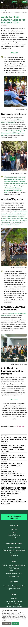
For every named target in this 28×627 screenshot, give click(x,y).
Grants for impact (14, 535)
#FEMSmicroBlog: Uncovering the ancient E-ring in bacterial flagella (13, 473)
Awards (14, 538)
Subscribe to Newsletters (14, 606)
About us (14, 525)
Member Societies (14, 547)
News (14, 561)
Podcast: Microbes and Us (14, 573)
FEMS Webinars (14, 568)
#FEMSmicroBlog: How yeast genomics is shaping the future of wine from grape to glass (13, 448)
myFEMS (14, 598)
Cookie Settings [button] (6, 623)
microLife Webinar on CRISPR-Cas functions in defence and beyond (14, 439)
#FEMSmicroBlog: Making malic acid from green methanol (12, 465)
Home (2, 10)
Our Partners (14, 553)
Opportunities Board (14, 589)
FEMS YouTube (14, 576)
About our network (14, 543)
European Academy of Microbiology (14, 550)
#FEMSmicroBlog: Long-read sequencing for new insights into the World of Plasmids (14, 482)
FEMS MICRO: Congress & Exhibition (14, 565)
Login (24, 1)
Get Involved (14, 556)
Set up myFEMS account (14, 517)
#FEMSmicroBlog (14, 571)
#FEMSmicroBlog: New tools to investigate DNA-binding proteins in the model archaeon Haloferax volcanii (13, 491)
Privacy (14, 594)
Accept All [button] (15, 623)
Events (14, 532)
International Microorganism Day (14, 586)
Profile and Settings (14, 604)
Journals (14, 529)
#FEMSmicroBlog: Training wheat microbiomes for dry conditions (13, 457)
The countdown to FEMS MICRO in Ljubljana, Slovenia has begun (13, 502)
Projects (14, 582)
